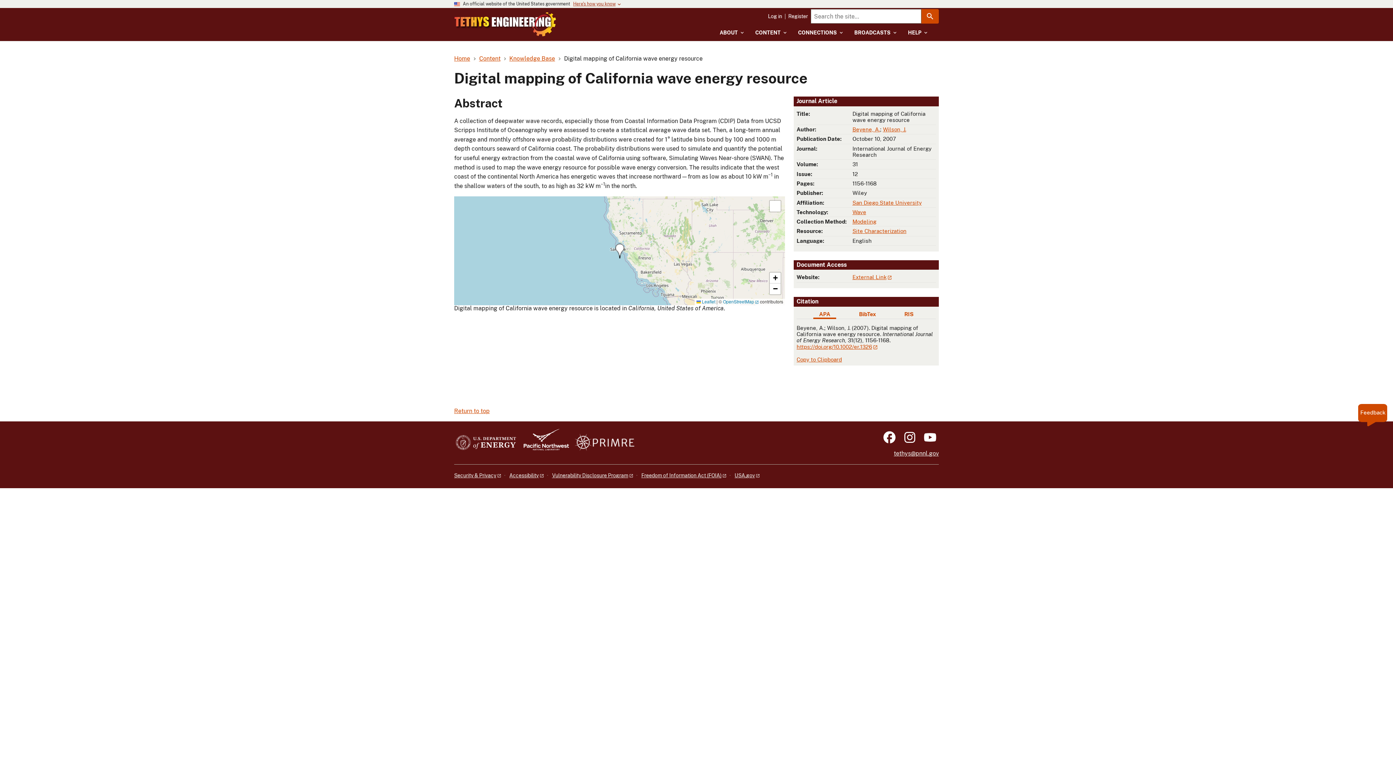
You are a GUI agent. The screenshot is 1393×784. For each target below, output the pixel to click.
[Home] (505, 24)
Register (798, 16)
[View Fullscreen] (775, 206)
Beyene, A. (866, 129)
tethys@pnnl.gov (916, 453)
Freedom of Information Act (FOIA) (681, 475)
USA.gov (745, 475)
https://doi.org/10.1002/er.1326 (834, 347)
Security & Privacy (475, 475)
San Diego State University (887, 203)
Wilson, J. (894, 129)
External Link (869, 277)
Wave (859, 212)
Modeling (864, 222)
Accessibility (524, 475)
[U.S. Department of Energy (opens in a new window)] (486, 443)
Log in (775, 16)
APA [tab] (824, 314)
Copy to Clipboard (819, 359)
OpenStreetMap (738, 301)
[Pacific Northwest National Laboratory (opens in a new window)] (543, 443)
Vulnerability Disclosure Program (590, 475)
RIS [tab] (908, 314)
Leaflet (708, 301)
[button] (619, 251)
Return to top (472, 411)
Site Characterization (879, 231)
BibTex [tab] (867, 314)
